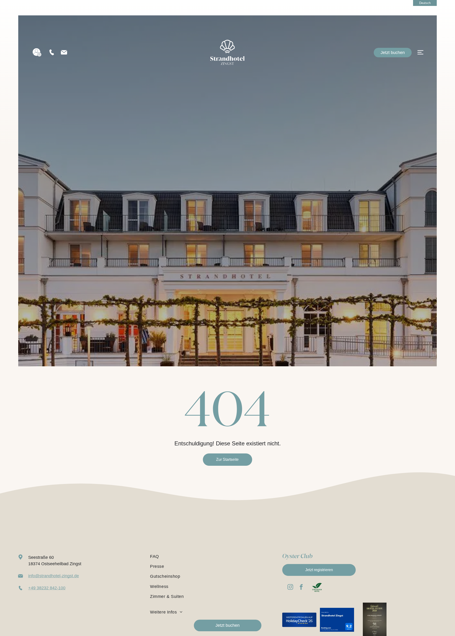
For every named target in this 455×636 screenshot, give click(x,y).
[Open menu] (420, 52)
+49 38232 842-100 (46, 588)
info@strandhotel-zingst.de (53, 575)
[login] (37, 52)
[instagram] (290, 587)
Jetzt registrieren (319, 570)
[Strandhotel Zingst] (227, 42)
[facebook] (301, 587)
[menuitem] (212, 556)
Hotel (375, 47)
